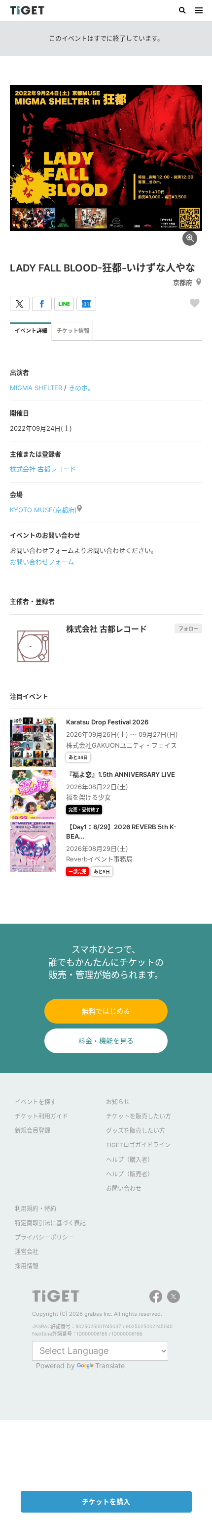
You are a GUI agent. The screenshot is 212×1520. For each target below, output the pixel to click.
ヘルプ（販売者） (129, 1174)
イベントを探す (35, 1102)
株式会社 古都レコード (43, 469)
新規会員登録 (32, 1130)
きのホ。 (81, 388)
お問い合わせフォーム (42, 562)
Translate (110, 1365)
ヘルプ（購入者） (129, 1159)
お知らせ (118, 1102)
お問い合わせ (123, 1188)
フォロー (188, 628)
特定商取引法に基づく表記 (50, 1223)
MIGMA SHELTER (36, 388)
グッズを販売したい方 (135, 1130)
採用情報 (26, 1266)
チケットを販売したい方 (138, 1116)
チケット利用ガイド (41, 1116)
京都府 (182, 282)
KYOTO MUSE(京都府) (43, 510)
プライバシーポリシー (44, 1237)
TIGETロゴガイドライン (138, 1145)
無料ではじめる (106, 1011)
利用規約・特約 (35, 1208)
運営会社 (26, 1251)
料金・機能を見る (106, 1040)
